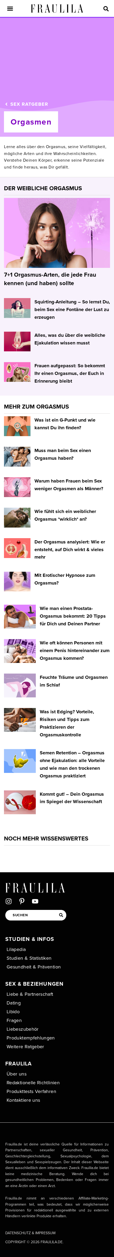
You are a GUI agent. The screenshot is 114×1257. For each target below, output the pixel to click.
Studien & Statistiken (29, 958)
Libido (13, 1011)
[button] (10, 8)
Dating (14, 1002)
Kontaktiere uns (23, 1100)
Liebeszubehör (23, 1029)
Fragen (14, 1020)
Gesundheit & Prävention (34, 966)
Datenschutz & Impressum (30, 1233)
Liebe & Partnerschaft (30, 994)
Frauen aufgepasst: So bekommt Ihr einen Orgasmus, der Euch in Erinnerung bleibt (69, 373)
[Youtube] (35, 901)
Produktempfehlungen (31, 1037)
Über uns (17, 1073)
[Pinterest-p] (22, 901)
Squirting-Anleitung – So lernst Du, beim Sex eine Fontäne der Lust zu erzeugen (72, 309)
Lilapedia (16, 949)
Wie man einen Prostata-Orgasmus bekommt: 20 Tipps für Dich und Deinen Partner (73, 616)
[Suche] (61, 915)
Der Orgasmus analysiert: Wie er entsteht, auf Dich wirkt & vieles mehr (69, 549)
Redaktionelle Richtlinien (33, 1082)
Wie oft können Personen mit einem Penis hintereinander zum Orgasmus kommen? (74, 650)
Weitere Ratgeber (25, 1046)
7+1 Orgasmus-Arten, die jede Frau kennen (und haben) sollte (50, 278)
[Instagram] (8, 901)
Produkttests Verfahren (31, 1091)
